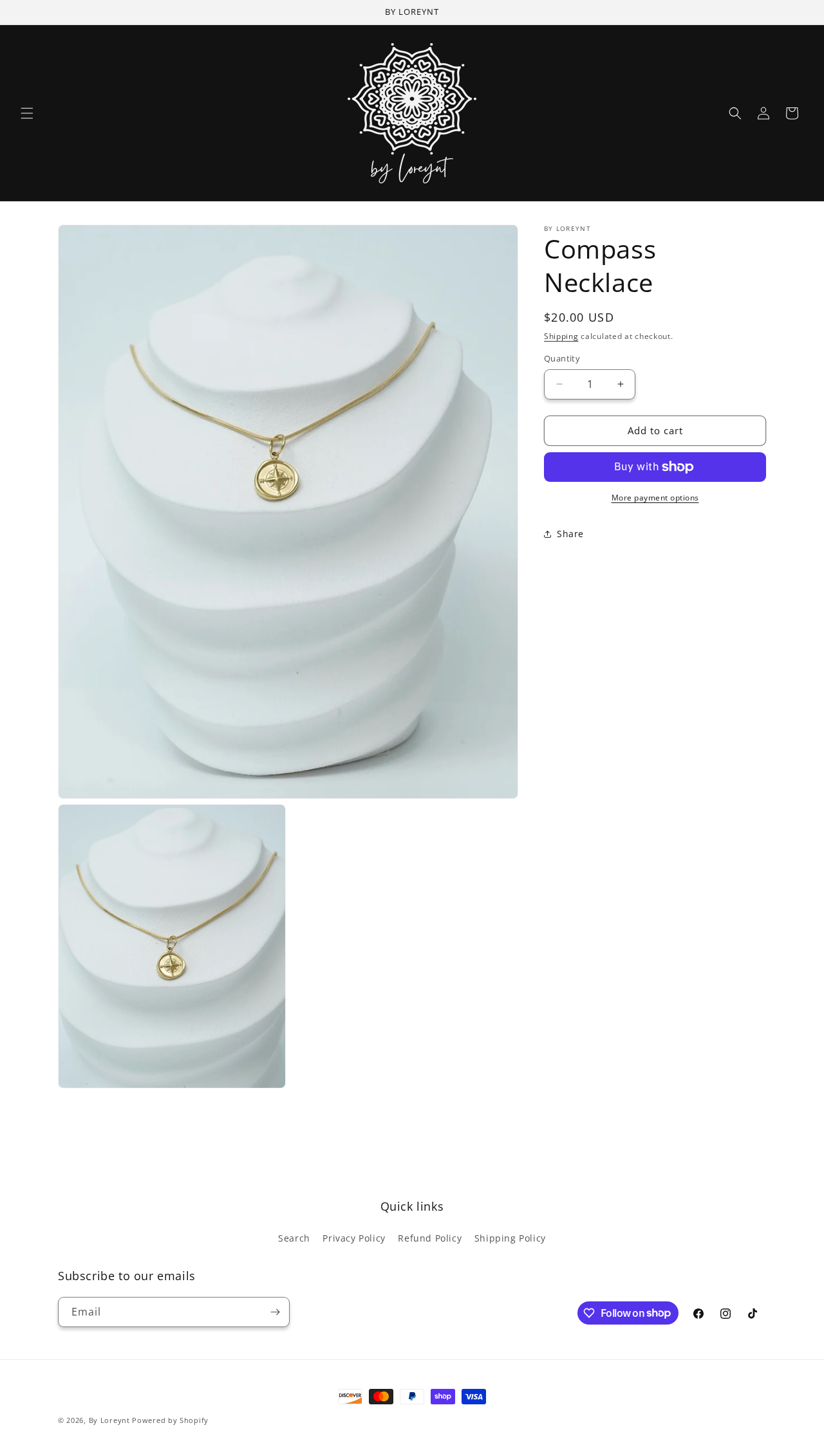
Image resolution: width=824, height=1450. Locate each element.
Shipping (561, 336)
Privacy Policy (354, 1238)
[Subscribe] (275, 1312)
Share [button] (570, 534)
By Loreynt (109, 1420)
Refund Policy (430, 1238)
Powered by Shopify (170, 1420)
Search (294, 1238)
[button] (27, 113)
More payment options (655, 497)
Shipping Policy (510, 1238)
